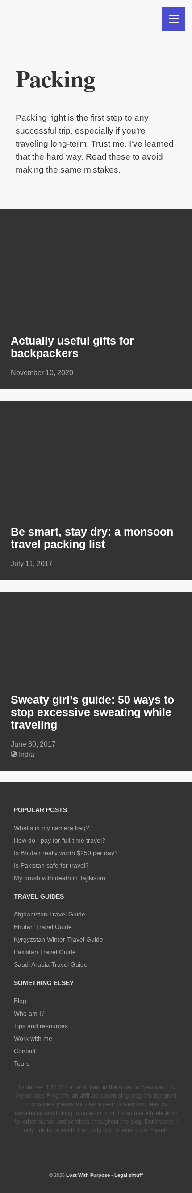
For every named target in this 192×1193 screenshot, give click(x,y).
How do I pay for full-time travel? (59, 840)
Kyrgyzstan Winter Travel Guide (58, 939)
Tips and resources (41, 1025)
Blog (20, 1000)
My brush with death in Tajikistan (59, 878)
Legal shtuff (128, 1175)
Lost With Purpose (88, 1175)
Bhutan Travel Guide (43, 926)
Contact (25, 1051)
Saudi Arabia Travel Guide (51, 964)
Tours (21, 1063)
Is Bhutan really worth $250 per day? (66, 852)
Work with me (33, 1038)
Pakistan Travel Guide (45, 951)
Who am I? (29, 1013)
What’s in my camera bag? (51, 827)
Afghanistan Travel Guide (49, 914)
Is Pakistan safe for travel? (51, 865)
